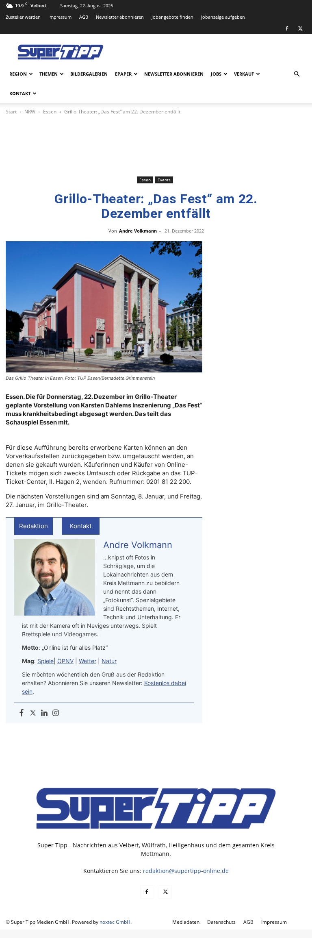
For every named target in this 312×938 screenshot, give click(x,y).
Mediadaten (185, 921)
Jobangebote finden (172, 17)
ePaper (123, 74)
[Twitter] (33, 713)
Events (164, 180)
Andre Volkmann (138, 231)
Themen (48, 74)
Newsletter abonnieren (120, 17)
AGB (83, 17)
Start (11, 111)
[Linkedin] (44, 713)
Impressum (60, 17)
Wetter (87, 660)
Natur (109, 660)
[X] (300, 28)
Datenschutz (221, 921)
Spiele (45, 660)
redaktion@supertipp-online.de (186, 871)
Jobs (216, 74)
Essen (49, 111)
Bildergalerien (89, 74)
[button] (296, 74)
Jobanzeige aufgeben (223, 17)
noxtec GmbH (115, 921)
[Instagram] (55, 713)
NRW (29, 111)
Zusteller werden (23, 17)
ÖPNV (65, 660)
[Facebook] (287, 28)
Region (18, 74)
